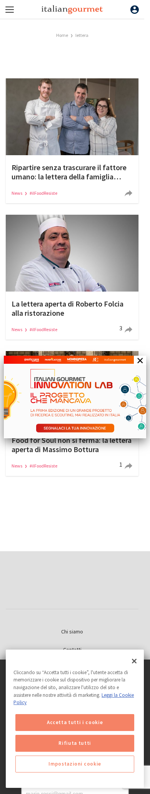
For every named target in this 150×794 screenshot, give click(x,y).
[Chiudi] (134, 661)
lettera (81, 35)
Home (62, 35)
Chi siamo (72, 631)
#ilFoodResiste (43, 193)
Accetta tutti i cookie (75, 722)
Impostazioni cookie (74, 764)
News (17, 193)
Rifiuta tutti (74, 743)
